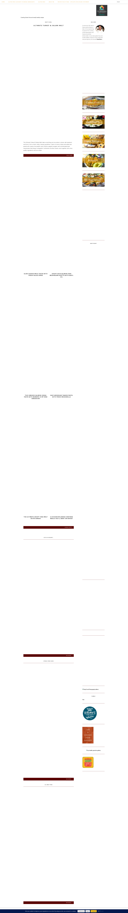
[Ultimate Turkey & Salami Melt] (48, 84)
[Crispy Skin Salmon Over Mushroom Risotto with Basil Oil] (61, 215)
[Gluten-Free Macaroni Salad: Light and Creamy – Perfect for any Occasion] (55, 719)
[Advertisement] (93, 68)
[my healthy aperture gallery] (93, 750)
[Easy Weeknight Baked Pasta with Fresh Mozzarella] (61, 337)
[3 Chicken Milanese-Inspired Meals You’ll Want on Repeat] (61, 458)
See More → (69, 655)
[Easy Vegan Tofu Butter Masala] (68, 843)
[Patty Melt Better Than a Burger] (87, 301)
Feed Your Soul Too (32, 11)
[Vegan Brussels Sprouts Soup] (55, 843)
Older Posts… (68, 527)
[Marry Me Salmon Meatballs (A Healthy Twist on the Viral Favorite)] (87, 524)
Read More (69, 155)
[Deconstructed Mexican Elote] (68, 719)
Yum (83, 699)
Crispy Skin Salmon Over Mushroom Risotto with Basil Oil (61, 275)
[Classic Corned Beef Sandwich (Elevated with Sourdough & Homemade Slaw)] (87, 412)
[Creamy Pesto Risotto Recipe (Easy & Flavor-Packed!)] (29, 719)
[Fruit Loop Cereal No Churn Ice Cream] (68, 596)
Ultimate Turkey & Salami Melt (48, 25)
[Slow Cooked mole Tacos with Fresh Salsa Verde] (35, 215)
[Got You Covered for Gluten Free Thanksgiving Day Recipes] (29, 596)
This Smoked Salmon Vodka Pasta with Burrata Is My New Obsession (35, 397)
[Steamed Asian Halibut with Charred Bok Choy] (99, 301)
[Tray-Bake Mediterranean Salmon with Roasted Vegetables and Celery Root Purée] (99, 524)
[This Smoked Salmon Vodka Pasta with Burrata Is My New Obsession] (35, 337)
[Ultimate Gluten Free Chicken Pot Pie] (42, 596)
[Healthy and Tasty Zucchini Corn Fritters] (42, 719)
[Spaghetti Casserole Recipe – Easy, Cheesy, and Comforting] (99, 412)
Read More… (100, 39)
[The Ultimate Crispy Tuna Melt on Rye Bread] (35, 458)
